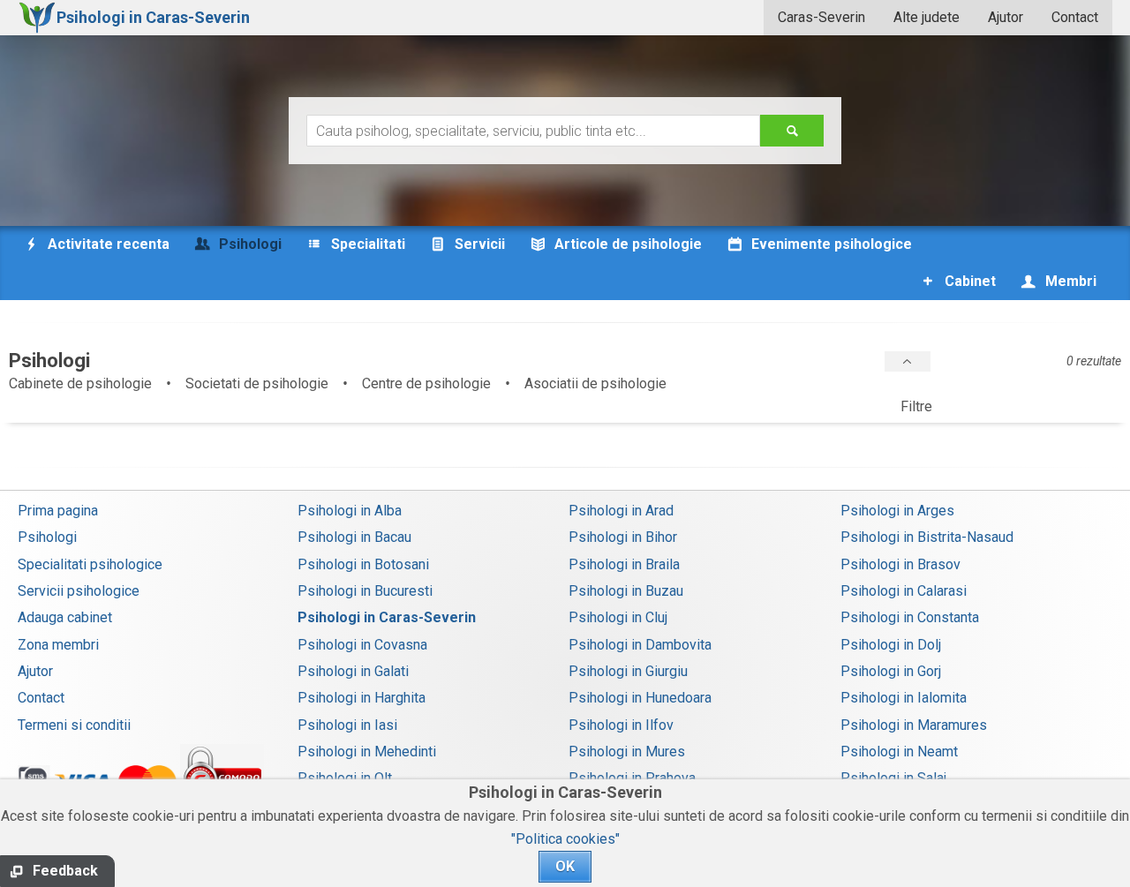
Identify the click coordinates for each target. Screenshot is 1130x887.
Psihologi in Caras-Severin (387, 617)
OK (565, 866)
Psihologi (47, 537)
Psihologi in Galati (353, 671)
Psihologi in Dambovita (640, 644)
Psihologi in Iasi (347, 725)
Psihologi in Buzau (626, 591)
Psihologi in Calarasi (903, 591)
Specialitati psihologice (90, 564)
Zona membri (58, 644)
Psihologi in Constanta (909, 617)
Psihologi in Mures (627, 751)
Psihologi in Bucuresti (365, 591)
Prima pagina (58, 510)
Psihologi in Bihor (623, 537)
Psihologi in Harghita (362, 697)
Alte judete (926, 17)
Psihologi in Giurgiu (628, 671)
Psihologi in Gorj (890, 671)
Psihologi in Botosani (363, 564)
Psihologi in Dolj (890, 644)
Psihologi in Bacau (354, 537)
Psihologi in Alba (350, 510)
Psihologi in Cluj (618, 617)
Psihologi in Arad (621, 510)
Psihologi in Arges (897, 510)
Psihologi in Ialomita (903, 697)
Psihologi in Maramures (913, 725)
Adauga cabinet (65, 617)
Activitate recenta (107, 244)
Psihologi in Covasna (362, 644)
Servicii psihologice (78, 591)
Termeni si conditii (74, 725)
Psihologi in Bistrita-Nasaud (926, 537)
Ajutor (1005, 17)
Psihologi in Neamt (899, 751)
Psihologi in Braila (624, 564)
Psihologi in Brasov (900, 564)
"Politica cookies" (565, 839)
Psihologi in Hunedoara (640, 697)
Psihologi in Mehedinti (367, 751)
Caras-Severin (821, 17)
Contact (1074, 17)
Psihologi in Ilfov (621, 725)
